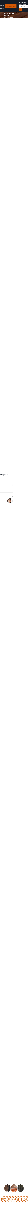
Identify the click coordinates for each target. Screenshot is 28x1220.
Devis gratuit (10, 6)
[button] (2, 610)
